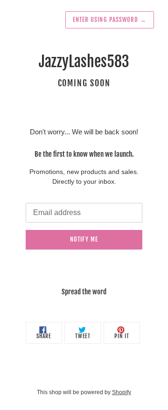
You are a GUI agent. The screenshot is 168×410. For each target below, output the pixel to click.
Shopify (121, 392)
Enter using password (110, 19)
